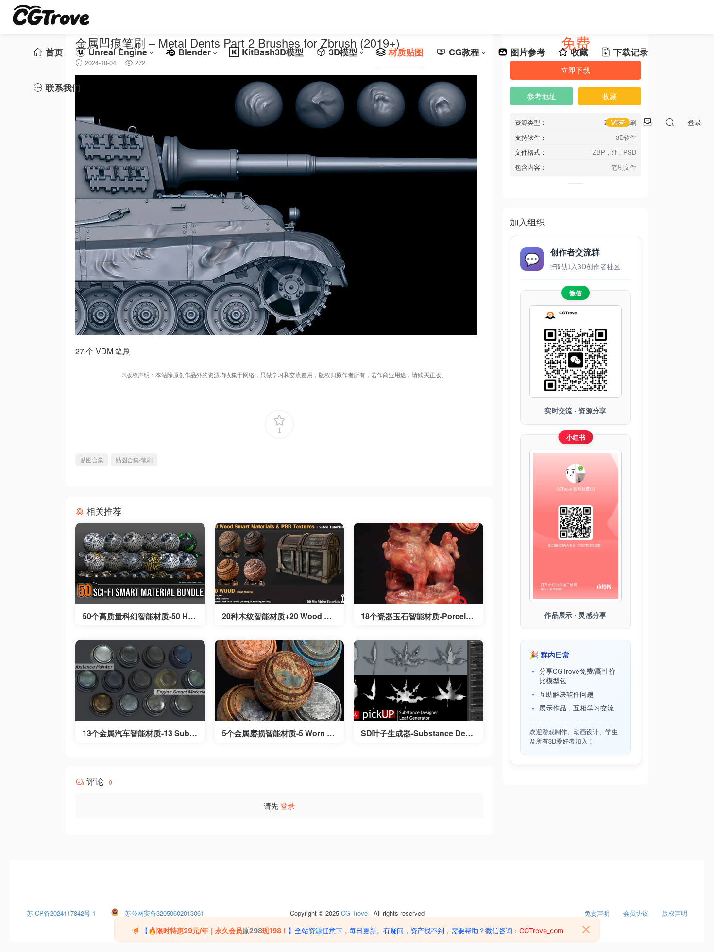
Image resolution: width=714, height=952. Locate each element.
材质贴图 (406, 52)
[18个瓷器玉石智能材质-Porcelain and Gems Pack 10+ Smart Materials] (418, 563)
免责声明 (597, 910)
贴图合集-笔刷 (134, 459)
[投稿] (647, 122)
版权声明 (674, 910)
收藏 (579, 52)
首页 (54, 52)
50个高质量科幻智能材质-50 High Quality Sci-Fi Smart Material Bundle (139, 616)
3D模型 (343, 52)
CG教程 (464, 52)
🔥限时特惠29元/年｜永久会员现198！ (218, 930)
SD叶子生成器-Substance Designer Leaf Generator (416, 733)
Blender (194, 52)
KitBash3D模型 (273, 52)
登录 (287, 805)
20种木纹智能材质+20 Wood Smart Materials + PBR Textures (279, 616)
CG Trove (354, 910)
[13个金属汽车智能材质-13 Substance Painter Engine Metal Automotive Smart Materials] (140, 680)
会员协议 (635, 910)
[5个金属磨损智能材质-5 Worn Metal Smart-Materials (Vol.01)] (279, 680)
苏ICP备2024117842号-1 (61, 910)
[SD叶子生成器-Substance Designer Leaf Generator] (418, 680)
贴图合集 (91, 459)
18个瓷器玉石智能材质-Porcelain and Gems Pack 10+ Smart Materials (417, 616)
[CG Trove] (51, 17)
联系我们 (63, 87)
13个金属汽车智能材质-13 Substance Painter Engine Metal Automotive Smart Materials (139, 733)
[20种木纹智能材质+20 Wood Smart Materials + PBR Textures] (279, 563)
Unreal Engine (117, 52)
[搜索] (670, 122)
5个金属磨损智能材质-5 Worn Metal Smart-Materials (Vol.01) (277, 733)
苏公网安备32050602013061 (164, 910)
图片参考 (527, 52)
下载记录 (630, 52)
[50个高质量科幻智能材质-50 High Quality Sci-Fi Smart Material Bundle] (140, 563)
